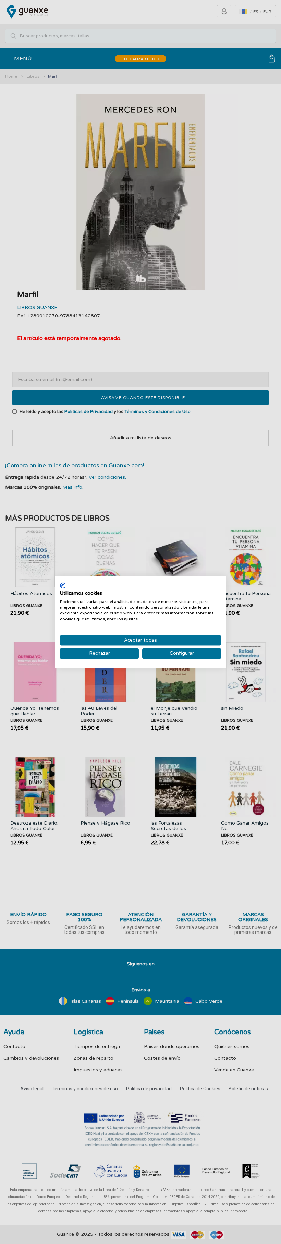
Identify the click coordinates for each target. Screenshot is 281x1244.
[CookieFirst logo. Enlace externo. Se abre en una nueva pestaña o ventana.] (62, 585)
